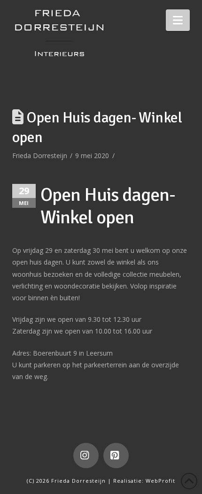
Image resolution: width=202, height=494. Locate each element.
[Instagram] (86, 455)
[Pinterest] (116, 455)
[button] (178, 20)
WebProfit (160, 480)
